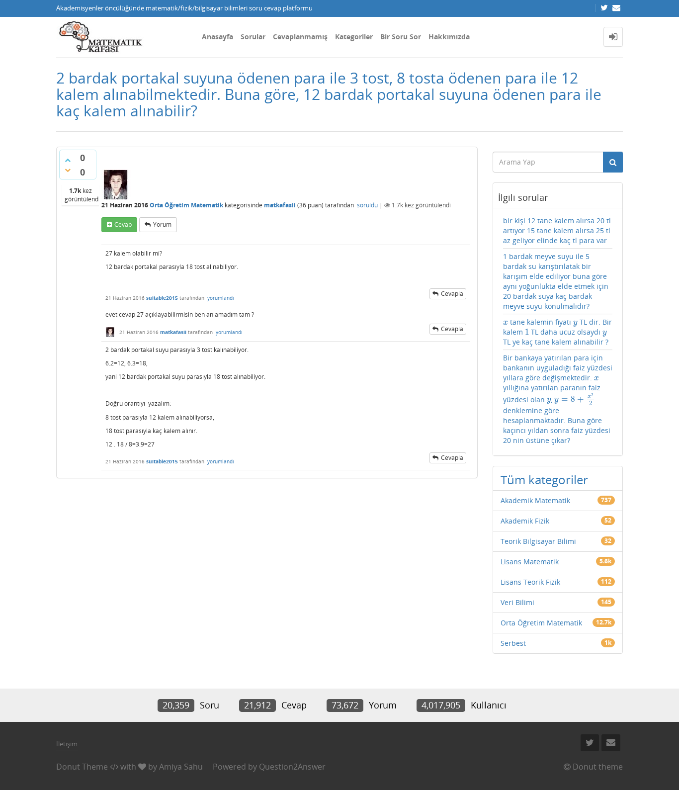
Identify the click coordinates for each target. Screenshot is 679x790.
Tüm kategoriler (544, 479)
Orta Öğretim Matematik (186, 205)
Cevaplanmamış (300, 36)
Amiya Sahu (181, 766)
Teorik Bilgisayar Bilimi (538, 541)
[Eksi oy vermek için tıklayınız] (67, 170)
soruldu (367, 205)
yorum (162, 224)
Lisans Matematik (530, 561)
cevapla (452, 293)
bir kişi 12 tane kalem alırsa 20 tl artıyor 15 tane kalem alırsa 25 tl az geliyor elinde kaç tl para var (557, 230)
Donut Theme (82, 766)
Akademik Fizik (525, 521)
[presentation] (506, 322)
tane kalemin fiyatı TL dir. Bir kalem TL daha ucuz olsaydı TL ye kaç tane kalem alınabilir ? (557, 332)
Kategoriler (354, 36)
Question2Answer (292, 766)
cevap (123, 224)
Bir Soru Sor (400, 36)
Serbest (513, 643)
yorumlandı (220, 297)
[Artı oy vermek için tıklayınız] (67, 160)
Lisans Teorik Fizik (530, 582)
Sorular (253, 36)
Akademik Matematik (535, 500)
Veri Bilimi (517, 602)
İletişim (67, 743)
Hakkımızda (449, 36)
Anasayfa (217, 36)
